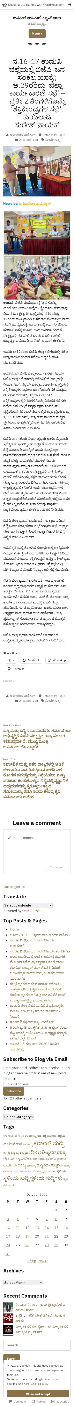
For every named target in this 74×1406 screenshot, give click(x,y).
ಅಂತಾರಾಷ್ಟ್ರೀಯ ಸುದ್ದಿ (35, 1135)
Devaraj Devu (25, 1304)
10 (8, 1227)
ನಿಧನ (12, 1158)
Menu (39, 33)
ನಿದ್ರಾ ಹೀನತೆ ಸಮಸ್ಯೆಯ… (31, 1327)
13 (37, 1227)
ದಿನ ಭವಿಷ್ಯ (58, 1152)
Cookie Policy (39, 1384)
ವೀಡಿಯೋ (7, 1171)
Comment (56, 867)
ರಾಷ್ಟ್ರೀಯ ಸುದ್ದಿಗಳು (49, 1165)
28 (47, 1245)
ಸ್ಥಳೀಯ (61, 1171)
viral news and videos (13, 1135)
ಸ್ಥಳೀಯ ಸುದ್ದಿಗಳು (46, 1178)
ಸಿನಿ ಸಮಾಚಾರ (50, 1171)
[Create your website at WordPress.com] (37, 4)
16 (66, 1227)
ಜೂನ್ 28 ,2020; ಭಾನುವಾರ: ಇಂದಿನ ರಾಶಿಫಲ (40, 935)
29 (56, 1245)
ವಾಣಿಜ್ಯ (67, 1165)
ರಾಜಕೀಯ (10, 1165)
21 (47, 1236)
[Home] (30, 44)
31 (8, 1254)
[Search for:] (37, 1345)
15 (56, 1227)
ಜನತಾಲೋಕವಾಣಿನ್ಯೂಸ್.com (37, 17)
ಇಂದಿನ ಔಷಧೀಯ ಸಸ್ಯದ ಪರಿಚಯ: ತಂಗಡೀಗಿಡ (40, 951)
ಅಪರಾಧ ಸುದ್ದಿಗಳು (56, 1135)
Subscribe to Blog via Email (35, 1059)
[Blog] (37, 44)
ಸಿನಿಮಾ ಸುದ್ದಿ (37, 1171)
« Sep (31, 1261)
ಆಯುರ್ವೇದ (12, 1143)
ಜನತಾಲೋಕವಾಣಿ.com (22, 135)
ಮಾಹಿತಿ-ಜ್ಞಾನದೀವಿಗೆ (58, 1158)
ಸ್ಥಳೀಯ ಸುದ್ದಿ (16, 1177)
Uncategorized (28, 140)
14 (47, 1227)
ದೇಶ (6, 1158)
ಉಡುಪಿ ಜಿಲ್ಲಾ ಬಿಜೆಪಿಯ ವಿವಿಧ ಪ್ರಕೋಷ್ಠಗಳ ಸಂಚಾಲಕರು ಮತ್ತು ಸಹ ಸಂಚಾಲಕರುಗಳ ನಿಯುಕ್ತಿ (37, 1011)
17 (8, 1236)
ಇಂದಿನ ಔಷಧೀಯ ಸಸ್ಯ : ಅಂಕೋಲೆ (32, 1022)
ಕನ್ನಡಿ (19, 1315)
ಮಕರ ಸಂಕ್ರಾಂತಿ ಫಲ (40, 1158)
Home (14, 929)
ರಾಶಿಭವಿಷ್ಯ (31, 1165)
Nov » (42, 1261)
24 (8, 1245)
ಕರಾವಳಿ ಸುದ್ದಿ (52, 140)
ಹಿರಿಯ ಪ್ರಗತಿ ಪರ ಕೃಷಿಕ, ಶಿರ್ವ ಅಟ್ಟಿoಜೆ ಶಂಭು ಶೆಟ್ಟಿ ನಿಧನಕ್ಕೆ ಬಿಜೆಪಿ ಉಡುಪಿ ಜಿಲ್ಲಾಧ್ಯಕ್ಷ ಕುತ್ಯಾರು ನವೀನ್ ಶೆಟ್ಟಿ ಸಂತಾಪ (39, 1032)
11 (18, 1227)
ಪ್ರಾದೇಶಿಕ (22, 1158)
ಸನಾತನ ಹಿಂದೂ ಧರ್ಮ (22, 1171)
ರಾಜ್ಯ (22, 1165)
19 (27, 1236)
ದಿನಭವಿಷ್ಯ (40, 1151)
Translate (37, 911)
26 (27, 1245)
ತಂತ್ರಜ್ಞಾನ (25, 1152)
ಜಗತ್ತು (6, 1152)
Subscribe (14, 1091)
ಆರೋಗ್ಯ (27, 1144)
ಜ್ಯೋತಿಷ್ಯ (15, 1152)
